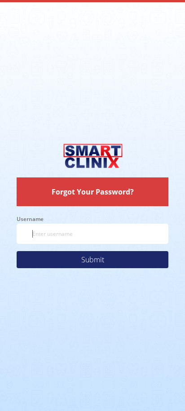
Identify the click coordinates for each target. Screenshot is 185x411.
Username (30, 219)
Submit (92, 260)
